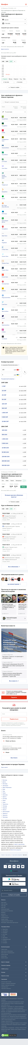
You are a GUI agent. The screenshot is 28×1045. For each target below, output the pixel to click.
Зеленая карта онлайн (6, 981)
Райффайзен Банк (5, 140)
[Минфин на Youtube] (22, 866)
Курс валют (3, 902)
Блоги (3, 730)
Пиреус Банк (5, 270)
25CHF (4, 395)
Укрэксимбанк (5, 147)
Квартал (16, 79)
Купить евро (4, 956)
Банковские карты (5, 909)
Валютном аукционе (16, 849)
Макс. (24, 79)
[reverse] (25, 372)
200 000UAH (5, 461)
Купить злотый (4, 957)
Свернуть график (14, 87)
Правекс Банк (5, 263)
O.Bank (4, 332)
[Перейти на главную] (4, 4)
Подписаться (14, 719)
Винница (5, 780)
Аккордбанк (5, 228)
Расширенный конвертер (7, 379)
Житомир (5, 783)
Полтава (5, 798)
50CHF (4, 399)
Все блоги (14, 758)
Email (3, 713)
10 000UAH (5, 447)
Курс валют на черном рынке (7, 952)
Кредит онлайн (4, 919)
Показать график (14, 501)
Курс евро (3, 905)
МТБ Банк (4, 213)
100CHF (4, 404)
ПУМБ (3, 132)
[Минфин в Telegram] (9, 866)
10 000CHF (5, 421)
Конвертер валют (5, 917)
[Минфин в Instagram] (18, 866)
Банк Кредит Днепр (5, 221)
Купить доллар (4, 954)
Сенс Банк (4, 168)
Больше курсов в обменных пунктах (14, 496)
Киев (7, 480)
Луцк (4, 791)
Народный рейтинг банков (7, 920)
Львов (12, 480)
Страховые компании (6, 988)
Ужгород (5, 806)
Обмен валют (4, 949)
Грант (3, 318)
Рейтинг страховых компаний (7, 985)
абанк (3, 198)
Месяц (10, 79)
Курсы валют (4, 767)
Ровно (4, 800)
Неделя (5, 79)
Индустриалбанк (5, 297)
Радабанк (4, 242)
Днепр (4, 781)
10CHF (4, 390)
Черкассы (5, 813)
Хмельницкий (6, 811)
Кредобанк (4, 191)
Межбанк (3, 912)
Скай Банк (4, 304)
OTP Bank (4, 161)
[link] (14, 516)
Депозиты (3, 914)
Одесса (4, 796)
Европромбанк (5, 325)
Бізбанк (4, 290)
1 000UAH (5, 439)
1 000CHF (5, 412)
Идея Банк (4, 235)
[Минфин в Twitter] (14, 866)
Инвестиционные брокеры (7, 910)
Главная (2, 854)
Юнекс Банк (5, 277)
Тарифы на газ (4, 915)
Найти (23, 890)
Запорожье (19, 480)
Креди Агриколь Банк (4, 177)
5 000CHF (5, 417)
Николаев (5, 794)
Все (3, 480)
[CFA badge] (21, 994)
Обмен (23, 486)
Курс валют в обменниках (7, 951)
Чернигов (5, 815)
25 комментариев (13, 584)
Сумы (4, 802)
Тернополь (5, 804)
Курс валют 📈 (8, 854)
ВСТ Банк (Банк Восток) (5, 206)
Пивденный (5, 184)
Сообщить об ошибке (14, 894)
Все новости (13, 681)
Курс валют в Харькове (17, 854)
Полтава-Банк (5, 283)
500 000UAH (5, 465)
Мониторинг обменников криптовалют (9, 922)
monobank (4, 338)
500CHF (4, 408)
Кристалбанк (5, 311)
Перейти (14, 697)
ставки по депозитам (19, 844)
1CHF (4, 386)
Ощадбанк (4, 125)
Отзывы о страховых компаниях (8, 983)
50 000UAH (5, 452)
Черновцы (5, 817)
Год (21, 79)
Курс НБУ (3, 907)
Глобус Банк (5, 249)
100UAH (4, 430)
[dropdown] (14, 61)
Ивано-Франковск (7, 787)
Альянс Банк (5, 256)
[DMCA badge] (14, 1035)
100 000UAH (5, 456)
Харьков (5, 807)
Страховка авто (4, 986)
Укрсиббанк (5, 154)
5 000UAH (5, 443)
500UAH (4, 434)
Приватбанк (5, 118)
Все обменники (13, 566)
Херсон (4, 809)
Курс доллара (4, 904)
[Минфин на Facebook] (5, 866)
